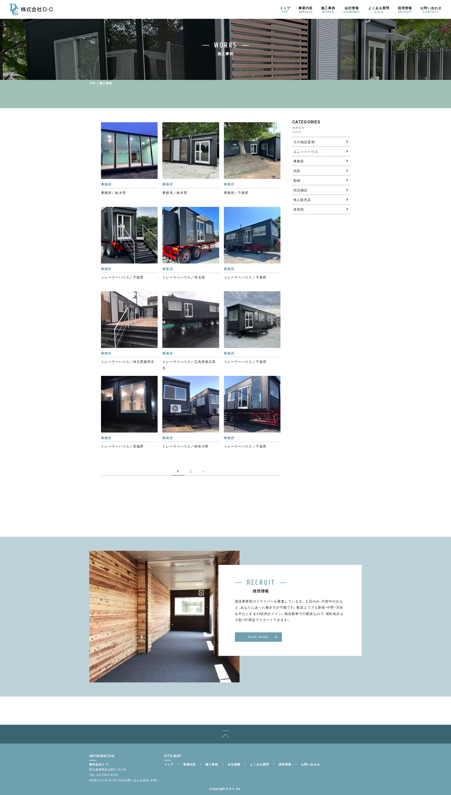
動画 (296, 180)
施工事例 (212, 764)
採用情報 (285, 764)
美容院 (298, 209)
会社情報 (234, 764)
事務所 (298, 161)
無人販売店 (302, 199)
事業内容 (189, 764)
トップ (169, 764)
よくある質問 (259, 764)
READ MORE (258, 637)
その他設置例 (304, 141)
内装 (296, 170)
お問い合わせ (310, 764)
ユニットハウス (305, 151)
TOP (92, 83)
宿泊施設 (300, 190)
